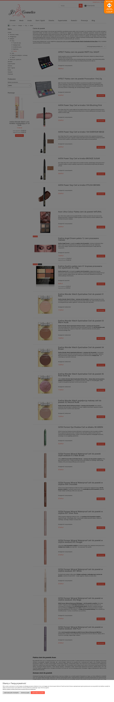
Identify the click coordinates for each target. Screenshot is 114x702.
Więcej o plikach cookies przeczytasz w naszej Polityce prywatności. (19, 689)
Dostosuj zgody (25, 692)
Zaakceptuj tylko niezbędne (11, 692)
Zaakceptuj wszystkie (38, 692)
